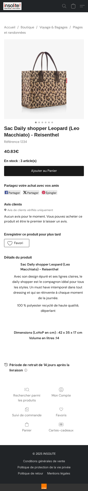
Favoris (61, 415)
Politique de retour (30, 473)
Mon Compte (61, 395)
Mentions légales (58, 473)
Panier (27, 430)
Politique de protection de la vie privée (44, 467)
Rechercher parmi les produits (26, 397)
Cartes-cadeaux (61, 430)
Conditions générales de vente (44, 461)
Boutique (27, 27)
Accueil (9, 27)
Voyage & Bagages (53, 27)
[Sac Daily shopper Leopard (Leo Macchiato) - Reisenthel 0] (44, 79)
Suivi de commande (27, 415)
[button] (12, 6)
